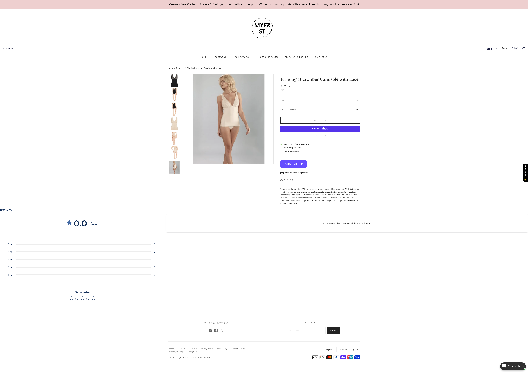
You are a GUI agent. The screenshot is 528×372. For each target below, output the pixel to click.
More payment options (320, 135)
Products (180, 68)
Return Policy (221, 348)
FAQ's (204, 351)
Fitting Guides (193, 351)
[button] (82, 244)
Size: (282, 100)
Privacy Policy (207, 348)
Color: (283, 109)
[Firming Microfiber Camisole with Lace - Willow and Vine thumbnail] (174, 80)
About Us (181, 348)
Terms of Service (237, 348)
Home (170, 68)
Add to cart (320, 120)
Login (516, 48)
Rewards (506, 48)
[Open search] (4, 48)
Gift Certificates (269, 57)
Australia (347, 349)
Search (9, 48)
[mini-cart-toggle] (523, 48)
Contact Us (321, 57)
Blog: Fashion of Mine (296, 57)
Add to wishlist (292, 164)
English (329, 349)
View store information (292, 152)
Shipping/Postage (176, 351)
